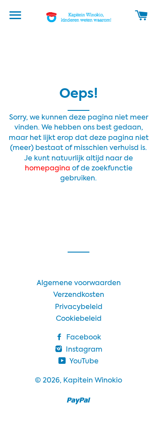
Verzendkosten (78, 295)
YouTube (83, 361)
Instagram (83, 349)
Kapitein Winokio (92, 380)
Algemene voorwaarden (79, 283)
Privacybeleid (78, 307)
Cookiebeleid (79, 319)
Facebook (83, 337)
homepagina (48, 168)
